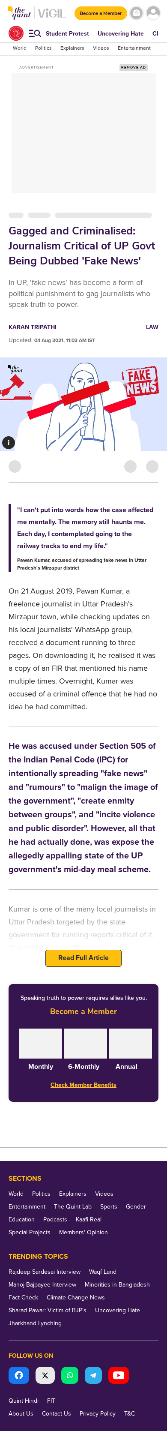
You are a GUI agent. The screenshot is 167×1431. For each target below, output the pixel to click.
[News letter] (136, 13)
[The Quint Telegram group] (93, 1376)
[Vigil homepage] (52, 17)
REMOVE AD (133, 67)
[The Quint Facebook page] (19, 1376)
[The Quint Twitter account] (45, 1376)
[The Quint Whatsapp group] (69, 1376)
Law (152, 327)
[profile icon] (153, 13)
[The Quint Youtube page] (118, 1376)
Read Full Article (83, 958)
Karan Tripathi (33, 327)
